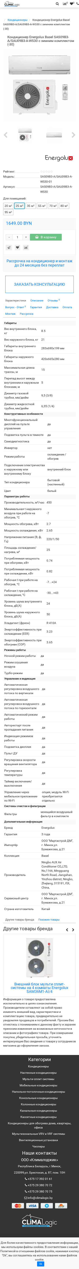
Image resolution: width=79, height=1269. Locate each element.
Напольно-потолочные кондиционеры (38, 1091)
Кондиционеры (18, 19)
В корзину (48, 237)
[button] (67, 930)
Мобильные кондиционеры (38, 1085)
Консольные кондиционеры (38, 1098)
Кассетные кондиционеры (38, 1117)
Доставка (52, 307)
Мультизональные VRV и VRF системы (38, 1133)
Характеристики (15, 300)
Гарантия (36, 307)
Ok (40, 1263)
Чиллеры (38, 1146)
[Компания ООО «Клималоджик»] (39, 1220)
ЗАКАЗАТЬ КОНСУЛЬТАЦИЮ (39, 284)
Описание (36, 300)
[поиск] (76, 4)
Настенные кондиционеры (38, 1072)
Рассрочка (26, 313)
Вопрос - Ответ (15, 307)
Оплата (67, 307)
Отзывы (54, 300)
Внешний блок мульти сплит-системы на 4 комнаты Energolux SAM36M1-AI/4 (39, 988)
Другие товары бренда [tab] (19, 919)
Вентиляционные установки (38, 1140)
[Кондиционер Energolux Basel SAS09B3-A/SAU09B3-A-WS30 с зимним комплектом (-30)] (39, 84)
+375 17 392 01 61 (39, 1179)
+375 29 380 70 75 (39, 1191)
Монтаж (10, 313)
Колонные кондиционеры (38, 1104)
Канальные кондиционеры (38, 1110)
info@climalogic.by (40, 1197)
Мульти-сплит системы (38, 1079)
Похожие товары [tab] (49, 919)
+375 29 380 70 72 (39, 1185)
